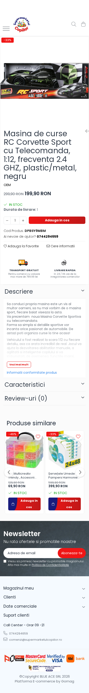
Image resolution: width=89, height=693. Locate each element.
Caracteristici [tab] (25, 385)
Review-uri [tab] (26, 398)
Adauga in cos (57, 220)
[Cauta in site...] (73, 24)
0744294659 (18, 633)
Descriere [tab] (19, 291)
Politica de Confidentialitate (50, 565)
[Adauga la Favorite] (38, 436)
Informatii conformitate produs (32, 372)
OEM (7, 184)
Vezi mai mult (19, 364)
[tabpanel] (44, 80)
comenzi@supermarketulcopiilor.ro (35, 639)
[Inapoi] (85, 131)
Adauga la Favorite (23, 246)
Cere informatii (62, 246)
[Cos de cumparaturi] (83, 24)
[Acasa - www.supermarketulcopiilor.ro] (22, 24)
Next (85, 85)
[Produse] (6, 29)
